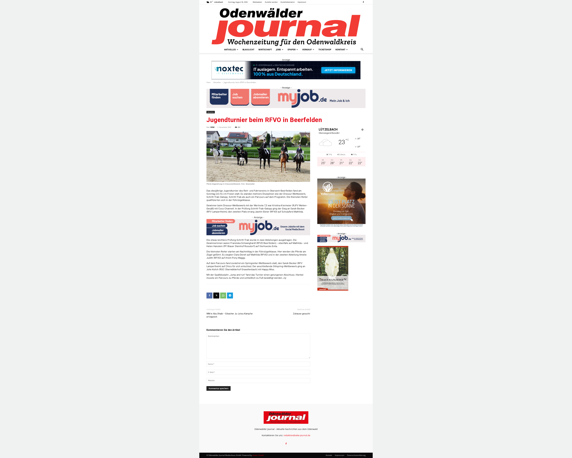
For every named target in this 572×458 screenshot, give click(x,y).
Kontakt (340, 49)
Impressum (302, 2)
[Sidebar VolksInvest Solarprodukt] (341, 226)
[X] (216, 295)
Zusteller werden (271, 2)
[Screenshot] (286, 70)
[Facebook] (363, 2)
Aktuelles (230, 49)
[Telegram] (230, 295)
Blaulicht (248, 49)
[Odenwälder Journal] (286, 25)
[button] (362, 49)
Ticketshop (324, 49)
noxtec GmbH (258, 455)
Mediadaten (257, 2)
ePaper (292, 49)
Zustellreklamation (287, 2)
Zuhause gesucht (301, 313)
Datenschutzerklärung (356, 455)
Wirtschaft (265, 49)
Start (208, 82)
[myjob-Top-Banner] (286, 98)
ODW (212, 127)
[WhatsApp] (223, 295)
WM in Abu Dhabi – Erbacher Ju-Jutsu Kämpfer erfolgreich (229, 315)
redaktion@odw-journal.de (297, 435)
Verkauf (307, 49)
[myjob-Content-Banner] (258, 227)
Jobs (278, 49)
